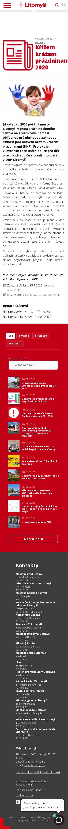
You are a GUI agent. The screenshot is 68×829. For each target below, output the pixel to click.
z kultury (41, 335)
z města (24, 335)
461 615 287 (22, 678)
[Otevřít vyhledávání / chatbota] (57, 5)
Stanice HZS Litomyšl (29, 624)
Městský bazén (25, 643)
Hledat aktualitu (18, 358)
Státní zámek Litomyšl (30, 691)
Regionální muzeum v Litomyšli (35, 671)
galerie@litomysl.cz (25, 703)
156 (18, 599)
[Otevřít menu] (7, 5)
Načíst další (33, 539)
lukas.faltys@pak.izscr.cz (28, 627)
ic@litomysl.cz (23, 587)
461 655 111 (22, 621)
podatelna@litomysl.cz (27, 577)
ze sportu (15, 343)
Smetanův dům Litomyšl (31, 710)
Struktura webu (24, 795)
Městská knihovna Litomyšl (33, 633)
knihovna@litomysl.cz (27, 637)
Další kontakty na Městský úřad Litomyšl (38, 772)
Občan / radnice (44, 38)
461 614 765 (22, 707)
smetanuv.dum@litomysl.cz (30, 713)
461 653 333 (22, 580)
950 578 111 (22, 630)
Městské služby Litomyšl (31, 652)
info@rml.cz (22, 675)
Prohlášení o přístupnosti (30, 790)
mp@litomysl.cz (24, 596)
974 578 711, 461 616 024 (29, 611)
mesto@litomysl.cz (34, 765)
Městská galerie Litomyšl (31, 700)
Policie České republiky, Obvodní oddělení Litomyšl (36, 604)
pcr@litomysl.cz (24, 608)
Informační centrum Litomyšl (34, 583)
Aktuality (40, 42)
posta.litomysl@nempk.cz (29, 618)
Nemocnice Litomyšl (28, 614)
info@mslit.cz (22, 656)
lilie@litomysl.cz (24, 665)
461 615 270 (22, 726)
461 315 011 (22, 649)
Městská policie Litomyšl (31, 593)
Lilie (18, 662)
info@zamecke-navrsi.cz (28, 684)
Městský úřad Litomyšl (30, 574)
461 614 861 (22, 738)
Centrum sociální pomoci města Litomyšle (36, 730)
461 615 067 (22, 697)
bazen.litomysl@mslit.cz (28, 646)
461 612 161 (22, 590)
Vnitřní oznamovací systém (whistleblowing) (31, 782)
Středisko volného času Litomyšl (36, 719)
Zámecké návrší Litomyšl (31, 681)
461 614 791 (22, 659)
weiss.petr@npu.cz (25, 694)
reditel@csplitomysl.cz (27, 735)
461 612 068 (22, 640)
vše (11, 335)
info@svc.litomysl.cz (26, 723)
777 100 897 (22, 687)
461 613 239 (22, 716)
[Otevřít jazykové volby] (63, 5)
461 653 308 (22, 668)
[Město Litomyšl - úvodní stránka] (32, 5)
